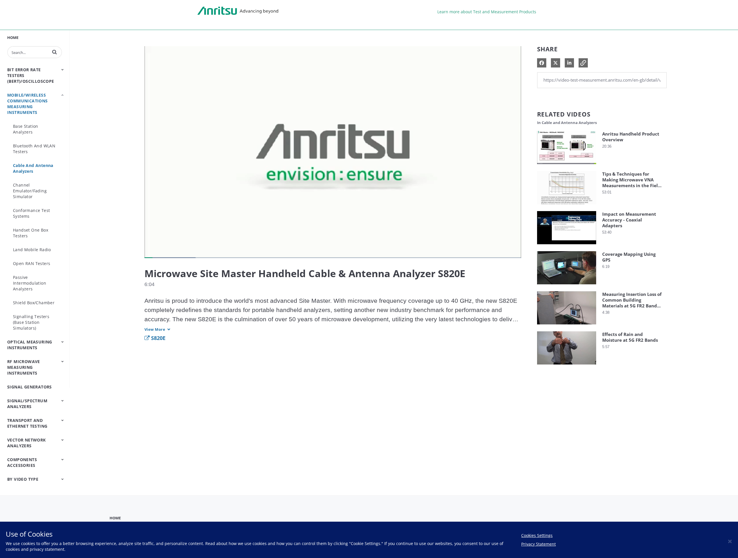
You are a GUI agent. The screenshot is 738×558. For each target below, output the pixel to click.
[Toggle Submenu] (62, 69)
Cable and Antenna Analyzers (33, 168)
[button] (54, 52)
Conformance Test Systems (31, 213)
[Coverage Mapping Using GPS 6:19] (566, 285)
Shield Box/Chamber (33, 302)
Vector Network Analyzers (26, 442)
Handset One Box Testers (30, 232)
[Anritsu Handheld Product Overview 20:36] (566, 165)
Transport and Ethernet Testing (27, 423)
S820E (157, 338)
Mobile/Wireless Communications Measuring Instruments (27, 103)
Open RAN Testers (31, 263)
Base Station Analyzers (25, 129)
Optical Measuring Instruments (29, 344)
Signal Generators (29, 387)
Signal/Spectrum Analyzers (27, 403)
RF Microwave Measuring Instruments (23, 367)
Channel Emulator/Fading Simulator (30, 190)
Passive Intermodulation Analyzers (29, 283)
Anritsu (237, 11)
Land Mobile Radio (32, 249)
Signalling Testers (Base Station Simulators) (31, 322)
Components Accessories (22, 462)
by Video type (22, 479)
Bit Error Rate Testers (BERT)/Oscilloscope (30, 75)
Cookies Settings (537, 535)
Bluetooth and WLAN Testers (34, 148)
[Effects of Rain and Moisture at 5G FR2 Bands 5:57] (566, 366)
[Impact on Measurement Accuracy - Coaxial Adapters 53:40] (566, 245)
